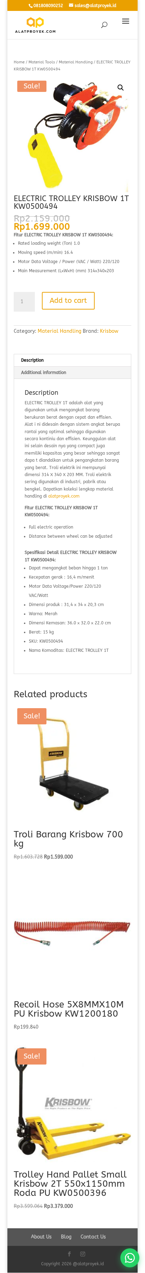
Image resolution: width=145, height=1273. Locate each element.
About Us (41, 1237)
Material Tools (42, 62)
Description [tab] (32, 360)
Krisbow (109, 331)
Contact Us (93, 1237)
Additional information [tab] (43, 372)
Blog (66, 1237)
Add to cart (68, 301)
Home (19, 62)
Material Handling (76, 62)
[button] (120, 87)
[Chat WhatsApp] (129, 1257)
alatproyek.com (64, 496)
